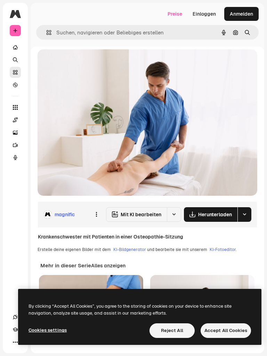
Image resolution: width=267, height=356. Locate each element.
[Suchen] (15, 59)
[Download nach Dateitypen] (244, 214)
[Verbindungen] (15, 317)
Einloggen (204, 14)
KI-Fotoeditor (223, 249)
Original (82, 62)
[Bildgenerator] (15, 132)
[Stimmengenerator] (15, 157)
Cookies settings (48, 330)
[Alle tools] (15, 107)
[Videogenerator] (15, 145)
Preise (175, 14)
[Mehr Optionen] (96, 214)
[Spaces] (15, 120)
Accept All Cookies (225, 330)
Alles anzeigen (108, 265)
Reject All (172, 330)
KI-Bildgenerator (129, 249)
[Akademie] (15, 329)
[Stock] (15, 72)
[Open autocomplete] (46, 32)
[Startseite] (15, 47)
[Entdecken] (15, 84)
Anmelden (241, 14)
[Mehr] (15, 342)
